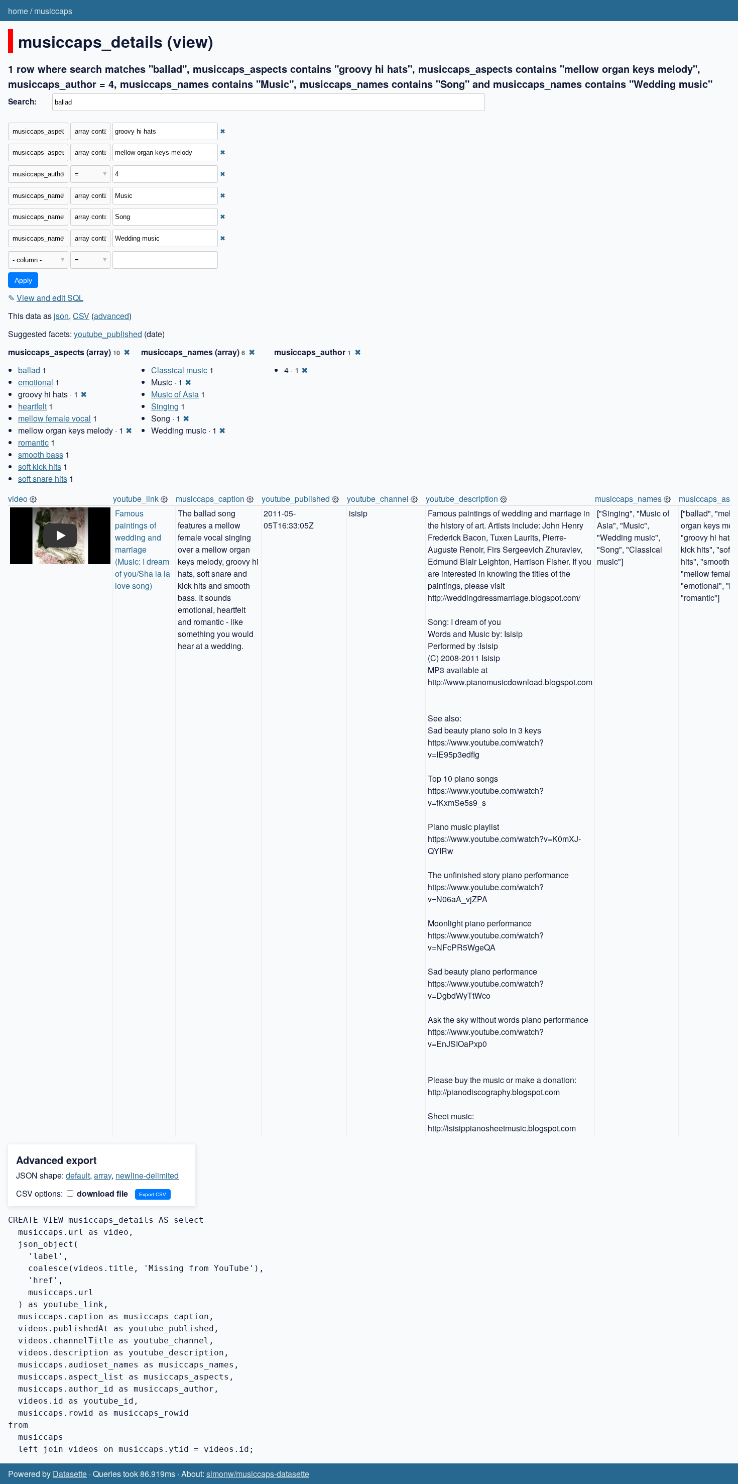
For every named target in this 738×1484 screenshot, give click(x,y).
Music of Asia (175, 394)
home (18, 11)
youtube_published (108, 334)
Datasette (70, 1473)
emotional (35, 382)
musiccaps (53, 11)
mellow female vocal (54, 418)
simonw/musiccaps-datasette (257, 1473)
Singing (165, 406)
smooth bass (40, 454)
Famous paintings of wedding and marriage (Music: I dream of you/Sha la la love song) (143, 549)
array (102, 1175)
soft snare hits (42, 478)
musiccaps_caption (210, 498)
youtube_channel (378, 498)
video (18, 498)
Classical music (179, 370)
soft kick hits (39, 466)
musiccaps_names (628, 498)
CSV (81, 316)
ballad (29, 370)
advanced (111, 316)
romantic (33, 442)
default (78, 1175)
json (61, 316)
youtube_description (462, 498)
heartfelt (32, 406)
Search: (22, 101)
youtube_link (136, 498)
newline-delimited (147, 1175)
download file (101, 1193)
